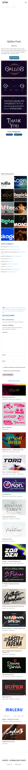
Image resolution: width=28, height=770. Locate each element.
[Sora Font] (20, 208)
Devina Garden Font (8, 674)
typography (20, 311)
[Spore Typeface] (14, 414)
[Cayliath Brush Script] (14, 732)
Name (4, 355)
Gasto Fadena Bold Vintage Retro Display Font (12, 651)
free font (13, 309)
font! (6, 309)
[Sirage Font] (7, 234)
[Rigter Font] (7, 221)
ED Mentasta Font (15, 269)
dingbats (8, 307)
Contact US (9, 764)
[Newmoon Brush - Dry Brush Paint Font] (14, 619)
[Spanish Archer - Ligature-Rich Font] (14, 440)
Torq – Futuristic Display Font (10, 472)
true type (7, 311)
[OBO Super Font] (14, 687)
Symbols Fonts (18, 134)
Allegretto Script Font (8, 397)
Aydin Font (10, 261)
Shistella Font (9, 266)
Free (9, 309)
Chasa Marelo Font (11, 271)
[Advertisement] (14, 24)
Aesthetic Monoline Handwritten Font (13, 606)
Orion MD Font (6, 494)
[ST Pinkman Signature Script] (14, 574)
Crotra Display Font (16, 256)
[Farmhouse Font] (14, 530)
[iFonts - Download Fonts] (6, 2)
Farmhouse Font (7, 539)
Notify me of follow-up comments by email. (14, 367)
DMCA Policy (18, 764)
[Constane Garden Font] (14, 507)
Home (2, 7)
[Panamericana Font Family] (20, 234)
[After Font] (7, 208)
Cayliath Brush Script (8, 741)
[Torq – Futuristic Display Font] (14, 462)
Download (15, 57)
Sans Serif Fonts (12, 474)
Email (4, 361)
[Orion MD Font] (14, 485)
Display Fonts (5, 399)
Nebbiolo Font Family (14, 246)
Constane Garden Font (9, 517)
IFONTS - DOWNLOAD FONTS (14, 760)
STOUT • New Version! (13, 264)
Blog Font (11, 258)
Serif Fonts (17, 451)
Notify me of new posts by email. (12, 370)
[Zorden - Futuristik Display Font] (14, 552)
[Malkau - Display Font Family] (14, 710)
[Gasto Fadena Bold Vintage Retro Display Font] (14, 641)
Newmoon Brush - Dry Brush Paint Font (13, 628)
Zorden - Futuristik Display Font (11, 561)
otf (17, 309)
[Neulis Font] (7, 182)
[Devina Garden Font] (14, 665)
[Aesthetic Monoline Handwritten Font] (14, 596)
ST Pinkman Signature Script (10, 583)
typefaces (14, 311)
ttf (11, 311)
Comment (5, 332)
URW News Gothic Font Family (12, 249)
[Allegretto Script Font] (14, 390)
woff (3, 312)
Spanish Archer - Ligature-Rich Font (12, 449)
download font (14, 307)
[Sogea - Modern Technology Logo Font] (20, 182)
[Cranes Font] (7, 195)
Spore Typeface (6, 427)
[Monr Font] (20, 221)
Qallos (20, 309)
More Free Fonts (14, 381)
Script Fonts (7, 7)
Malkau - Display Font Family (10, 719)
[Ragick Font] (20, 195)
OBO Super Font (7, 697)
